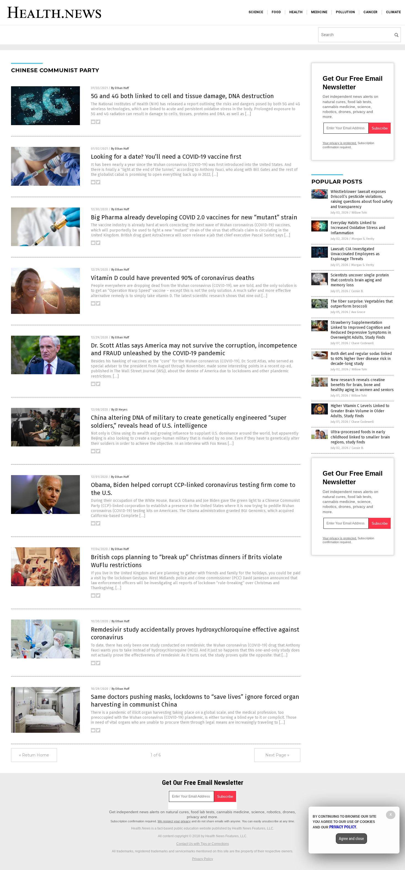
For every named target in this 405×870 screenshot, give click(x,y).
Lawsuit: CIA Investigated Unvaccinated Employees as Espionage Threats (355, 254)
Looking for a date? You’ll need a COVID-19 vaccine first (166, 156)
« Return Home (34, 755)
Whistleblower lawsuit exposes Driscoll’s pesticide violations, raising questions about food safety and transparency (362, 199)
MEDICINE (319, 12)
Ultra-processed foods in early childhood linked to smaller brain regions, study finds (360, 437)
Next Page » (277, 755)
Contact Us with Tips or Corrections (202, 844)
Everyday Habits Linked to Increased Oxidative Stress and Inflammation (358, 227)
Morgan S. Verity (363, 239)
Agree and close (351, 838)
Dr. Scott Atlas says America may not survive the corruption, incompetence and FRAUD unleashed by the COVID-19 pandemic (194, 349)
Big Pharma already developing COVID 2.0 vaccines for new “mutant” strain (194, 217)
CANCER (370, 12)
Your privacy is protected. (340, 143)
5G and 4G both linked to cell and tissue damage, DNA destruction (182, 96)
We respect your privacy (174, 821)
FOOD (276, 12)
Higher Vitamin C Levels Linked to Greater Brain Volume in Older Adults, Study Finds (360, 410)
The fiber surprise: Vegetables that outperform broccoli (362, 304)
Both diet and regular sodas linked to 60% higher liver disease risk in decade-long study (361, 358)
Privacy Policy (202, 859)
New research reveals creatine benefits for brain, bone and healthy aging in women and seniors (362, 385)
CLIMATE (393, 12)
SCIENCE (256, 12)
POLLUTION (345, 12)
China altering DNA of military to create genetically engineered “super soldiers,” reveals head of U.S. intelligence (189, 421)
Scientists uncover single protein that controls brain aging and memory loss (360, 280)
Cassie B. (357, 291)
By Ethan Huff (120, 88)
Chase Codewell (362, 343)
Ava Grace (358, 312)
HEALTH (296, 12)
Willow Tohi (359, 212)
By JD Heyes (119, 409)
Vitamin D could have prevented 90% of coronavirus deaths (172, 278)
